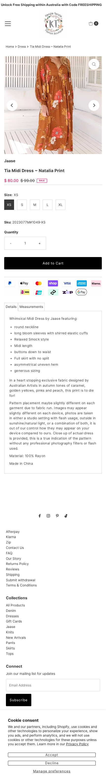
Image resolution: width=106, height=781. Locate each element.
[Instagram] (48, 516)
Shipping (12, 575)
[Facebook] (40, 516)
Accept (51, 755)
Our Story (13, 559)
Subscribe (19, 700)
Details (11, 307)
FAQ (9, 553)
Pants (10, 643)
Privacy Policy (77, 744)
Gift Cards (14, 621)
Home (10, 46)
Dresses (12, 616)
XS (9, 205)
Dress (22, 46)
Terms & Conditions (21, 585)
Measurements (31, 307)
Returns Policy (17, 564)
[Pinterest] (57, 516)
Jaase (10, 627)
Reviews (12, 569)
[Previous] (12, 105)
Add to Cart (53, 263)
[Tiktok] (66, 516)
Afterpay (13, 532)
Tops (10, 654)
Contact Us (15, 548)
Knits (10, 632)
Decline (52, 763)
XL (60, 205)
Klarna (11, 537)
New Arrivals (16, 638)
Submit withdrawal (20, 580)
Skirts (10, 648)
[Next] (93, 105)
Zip (8, 542)
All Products (15, 605)
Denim (11, 611)
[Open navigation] (8, 23)
